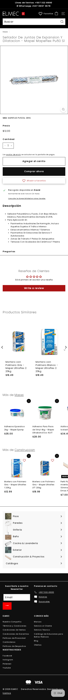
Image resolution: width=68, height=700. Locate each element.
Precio (6, 125)
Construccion (25, 450)
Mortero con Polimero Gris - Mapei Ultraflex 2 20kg (16, 366)
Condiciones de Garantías (16, 634)
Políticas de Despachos (14, 646)
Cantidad (9, 139)
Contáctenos (9, 642)
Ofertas (37, 645)
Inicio (5, 32)
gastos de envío (13, 154)
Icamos (7, 693)
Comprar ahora (34, 171)
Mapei (19, 395)
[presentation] (2, 347)
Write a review (34, 288)
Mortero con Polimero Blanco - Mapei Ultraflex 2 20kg (47, 366)
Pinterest (7, 664)
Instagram (8, 659)
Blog (36, 640)
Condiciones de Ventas (14, 630)
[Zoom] (63, 109)
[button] (34, 181)
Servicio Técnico (42, 630)
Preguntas (9, 251)
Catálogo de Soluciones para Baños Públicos (48, 635)
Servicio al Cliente (43, 626)
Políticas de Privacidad (14, 638)
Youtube (7, 667)
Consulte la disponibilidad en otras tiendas (27, 198)
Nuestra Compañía (12, 621)
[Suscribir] (7, 606)
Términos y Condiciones (14, 626)
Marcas (38, 621)
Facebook (7, 655)
